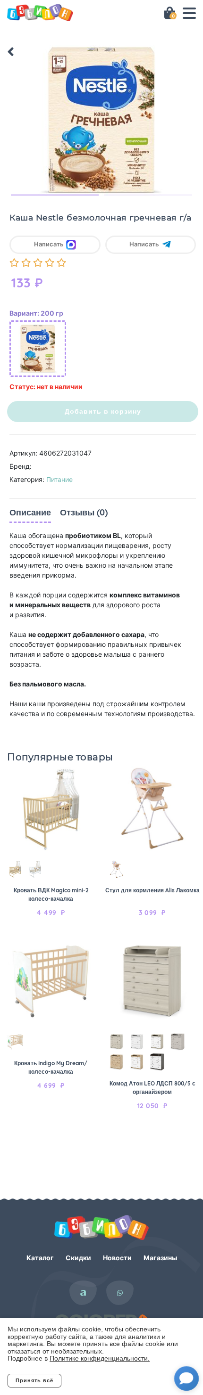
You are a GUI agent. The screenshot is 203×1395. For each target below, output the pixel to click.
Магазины (160, 1258)
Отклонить (99, 1380)
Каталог (40, 1258)
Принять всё (34, 1380)
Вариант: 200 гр (36, 313)
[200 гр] (37, 348)
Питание (59, 479)
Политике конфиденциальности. (100, 1358)
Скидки (78, 1258)
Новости (117, 1258)
